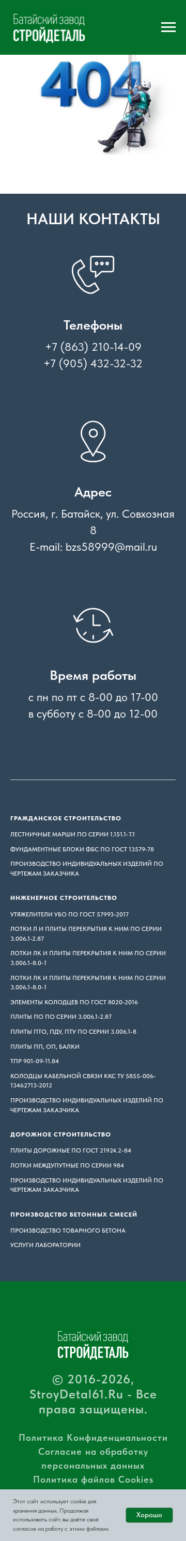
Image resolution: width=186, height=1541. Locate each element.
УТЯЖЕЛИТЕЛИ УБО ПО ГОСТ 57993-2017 (69, 914)
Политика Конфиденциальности (93, 1437)
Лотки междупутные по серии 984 (67, 1165)
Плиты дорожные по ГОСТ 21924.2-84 (70, 1150)
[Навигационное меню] (168, 27)
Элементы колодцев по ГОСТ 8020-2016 (74, 1002)
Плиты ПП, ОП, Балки (45, 1046)
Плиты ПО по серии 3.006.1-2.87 (61, 1016)
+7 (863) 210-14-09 (93, 346)
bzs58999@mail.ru (111, 546)
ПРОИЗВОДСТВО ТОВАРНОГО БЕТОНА (68, 1230)
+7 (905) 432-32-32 (93, 363)
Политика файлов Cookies (93, 1479)
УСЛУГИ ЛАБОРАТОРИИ (45, 1245)
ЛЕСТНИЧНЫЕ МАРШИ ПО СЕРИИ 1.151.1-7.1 (72, 834)
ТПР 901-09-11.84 (34, 1061)
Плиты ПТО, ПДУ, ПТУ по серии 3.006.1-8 (73, 1031)
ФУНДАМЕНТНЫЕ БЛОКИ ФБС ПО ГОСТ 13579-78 (82, 849)
